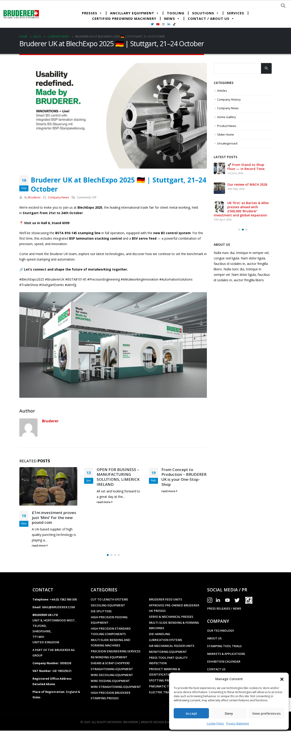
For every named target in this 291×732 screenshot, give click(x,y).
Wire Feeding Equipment (110, 661)
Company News (58, 197)
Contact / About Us (208, 18)
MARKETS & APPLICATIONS (226, 634)
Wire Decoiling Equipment (112, 655)
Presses (89, 13)
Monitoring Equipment (168, 632)
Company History (229, 99)
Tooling (175, 13)
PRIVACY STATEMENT (222, 665)
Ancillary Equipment (132, 13)
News (169, 18)
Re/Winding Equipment (109, 637)
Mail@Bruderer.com (58, 587)
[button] (282, 678)
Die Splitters (101, 591)
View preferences (266, 713)
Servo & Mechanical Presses (171, 597)
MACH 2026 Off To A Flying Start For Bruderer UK (248, 166)
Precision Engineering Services (115, 631)
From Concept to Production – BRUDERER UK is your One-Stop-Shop (119, 477)
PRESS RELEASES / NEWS (224, 588)
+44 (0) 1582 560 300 (63, 579)
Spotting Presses (163, 660)
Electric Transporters (167, 672)
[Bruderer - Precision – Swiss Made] (21, 14)
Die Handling (159, 614)
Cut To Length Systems (109, 579)
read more (39, 502)
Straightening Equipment (112, 649)
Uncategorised (227, 143)
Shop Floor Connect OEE (183, 491)
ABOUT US (214, 618)
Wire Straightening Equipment (116, 667)
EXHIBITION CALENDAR (223, 641)
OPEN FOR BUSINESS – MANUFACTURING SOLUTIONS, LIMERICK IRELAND (53, 477)
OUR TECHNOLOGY (220, 611)
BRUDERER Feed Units (165, 579)
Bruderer (34, 197)
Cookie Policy (215, 723)
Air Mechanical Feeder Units (171, 626)
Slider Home (225, 134)
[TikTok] (174, 24)
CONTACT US (216, 649)
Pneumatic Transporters (169, 666)
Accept (191, 713)
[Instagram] (163, 24)
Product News (226, 126)
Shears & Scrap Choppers (110, 643)
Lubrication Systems (165, 620)
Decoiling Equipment (108, 585)
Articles (222, 91)
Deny (229, 713)
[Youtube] (158, 24)
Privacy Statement (237, 723)
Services (235, 13)
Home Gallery (226, 117)
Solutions (203, 13)
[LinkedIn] (168, 24)
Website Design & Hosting (160, 702)
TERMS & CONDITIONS (223, 657)
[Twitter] (152, 24)
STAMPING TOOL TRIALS (224, 626)
